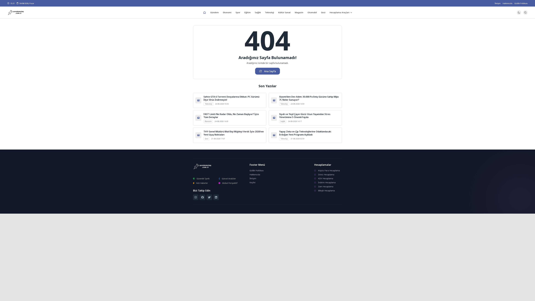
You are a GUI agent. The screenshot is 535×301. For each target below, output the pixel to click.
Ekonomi (227, 12)
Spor (238, 12)
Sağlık (258, 12)
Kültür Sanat (284, 12)
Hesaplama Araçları (339, 12)
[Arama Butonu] (525, 12)
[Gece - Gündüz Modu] (519, 14)
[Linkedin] (216, 197)
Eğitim (247, 12)
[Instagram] (195, 197)
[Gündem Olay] (94, 12)
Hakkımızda (507, 3)
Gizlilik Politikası (521, 3)
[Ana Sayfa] (204, 12)
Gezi (323, 12)
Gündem (214, 12)
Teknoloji (269, 12)
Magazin (299, 12)
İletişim (498, 3)
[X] (209, 197)
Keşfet (253, 182)
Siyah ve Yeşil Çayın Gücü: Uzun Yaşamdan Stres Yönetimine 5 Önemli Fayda (304, 116)
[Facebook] (202, 197)
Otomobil (312, 12)
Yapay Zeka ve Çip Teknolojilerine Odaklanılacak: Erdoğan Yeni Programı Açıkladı (305, 133)
